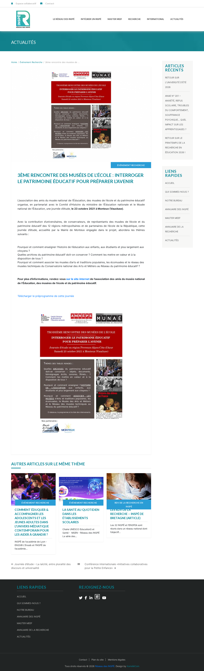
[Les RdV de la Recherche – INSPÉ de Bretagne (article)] (129, 489)
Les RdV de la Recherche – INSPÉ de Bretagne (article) (127, 514)
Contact (49, 3)
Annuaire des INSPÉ (177, 209)
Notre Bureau (173, 200)
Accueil (170, 183)
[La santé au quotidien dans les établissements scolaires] (81, 489)
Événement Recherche (31, 62)
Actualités (176, 19)
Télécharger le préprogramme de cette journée (46, 296)
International (155, 19)
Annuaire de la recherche (33, 630)
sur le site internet (77, 279)
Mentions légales (116, 659)
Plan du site (97, 659)
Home (14, 62)
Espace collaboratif (26, 3)
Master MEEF (115, 19)
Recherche (134, 19)
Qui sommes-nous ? (177, 191)
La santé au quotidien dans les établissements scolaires (80, 516)
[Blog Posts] (79, 564)
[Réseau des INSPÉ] (23, 19)
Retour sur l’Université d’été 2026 (175, 82)
